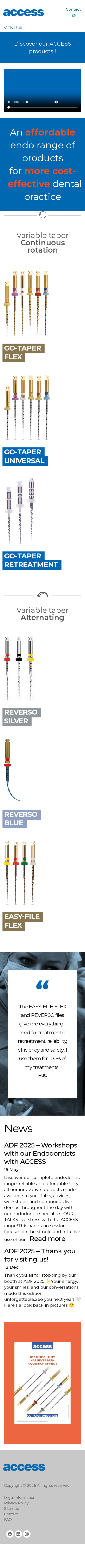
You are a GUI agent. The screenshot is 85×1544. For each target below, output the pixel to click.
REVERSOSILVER (20, 716)
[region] (42, 1383)
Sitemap (11, 1508)
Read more (47, 1239)
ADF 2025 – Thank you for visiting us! (40, 1255)
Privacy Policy (16, 1503)
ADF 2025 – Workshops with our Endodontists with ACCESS (40, 1153)
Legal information (19, 1497)
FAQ (8, 1519)
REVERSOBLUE (20, 818)
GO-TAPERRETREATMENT (31, 560)
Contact (73, 9)
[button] (10, 28)
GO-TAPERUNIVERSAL (24, 456)
